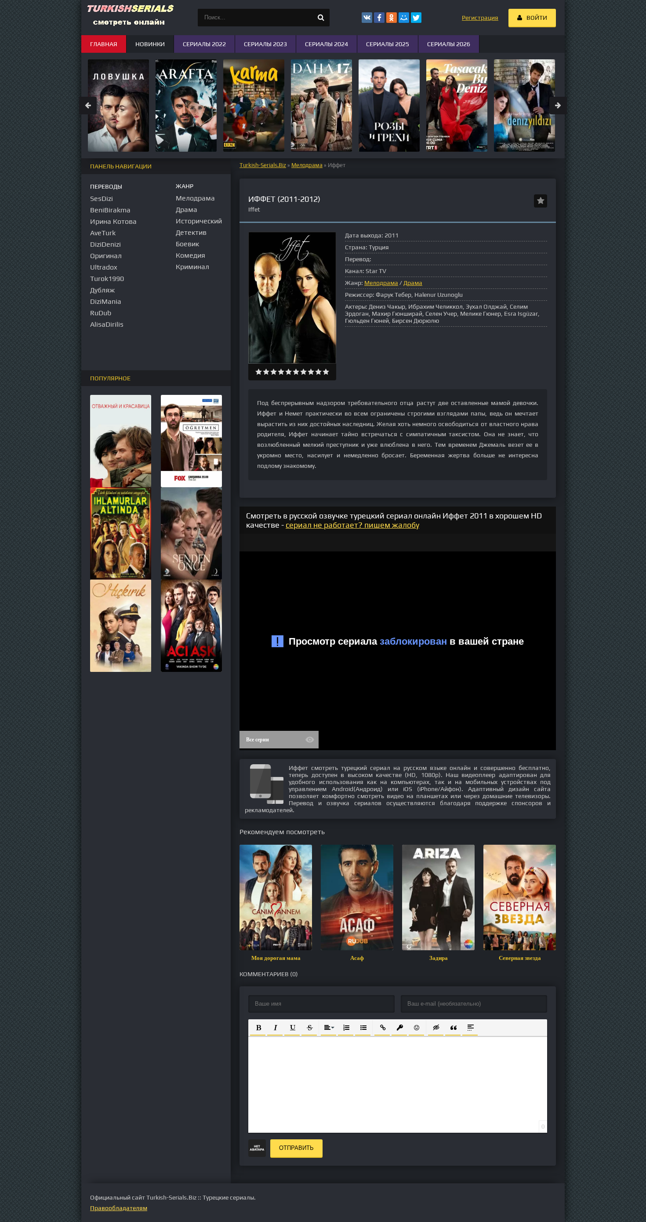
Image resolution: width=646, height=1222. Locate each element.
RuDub (100, 313)
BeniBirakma (110, 210)
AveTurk (103, 233)
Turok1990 (107, 278)
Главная (103, 43)
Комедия (190, 255)
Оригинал (106, 256)
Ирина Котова (113, 221)
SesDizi (101, 198)
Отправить (296, 1148)
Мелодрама (307, 165)
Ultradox (103, 267)
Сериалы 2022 (204, 43)
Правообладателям (118, 1207)
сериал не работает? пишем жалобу (352, 524)
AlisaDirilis (106, 324)
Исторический (199, 221)
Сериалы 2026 (448, 43)
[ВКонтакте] (367, 17)
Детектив (191, 232)
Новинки (150, 43)
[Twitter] (416, 17)
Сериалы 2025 (387, 43)
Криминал (192, 267)
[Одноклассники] (391, 17)
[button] (257, 1027)
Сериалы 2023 (265, 43)
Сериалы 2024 (326, 43)
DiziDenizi (105, 244)
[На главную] (130, 17)
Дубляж (102, 290)
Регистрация (480, 17)
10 (326, 372)
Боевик (187, 244)
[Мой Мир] (404, 17)
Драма (412, 282)
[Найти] (321, 17)
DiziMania (105, 301)
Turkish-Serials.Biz (263, 165)
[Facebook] (379, 17)
